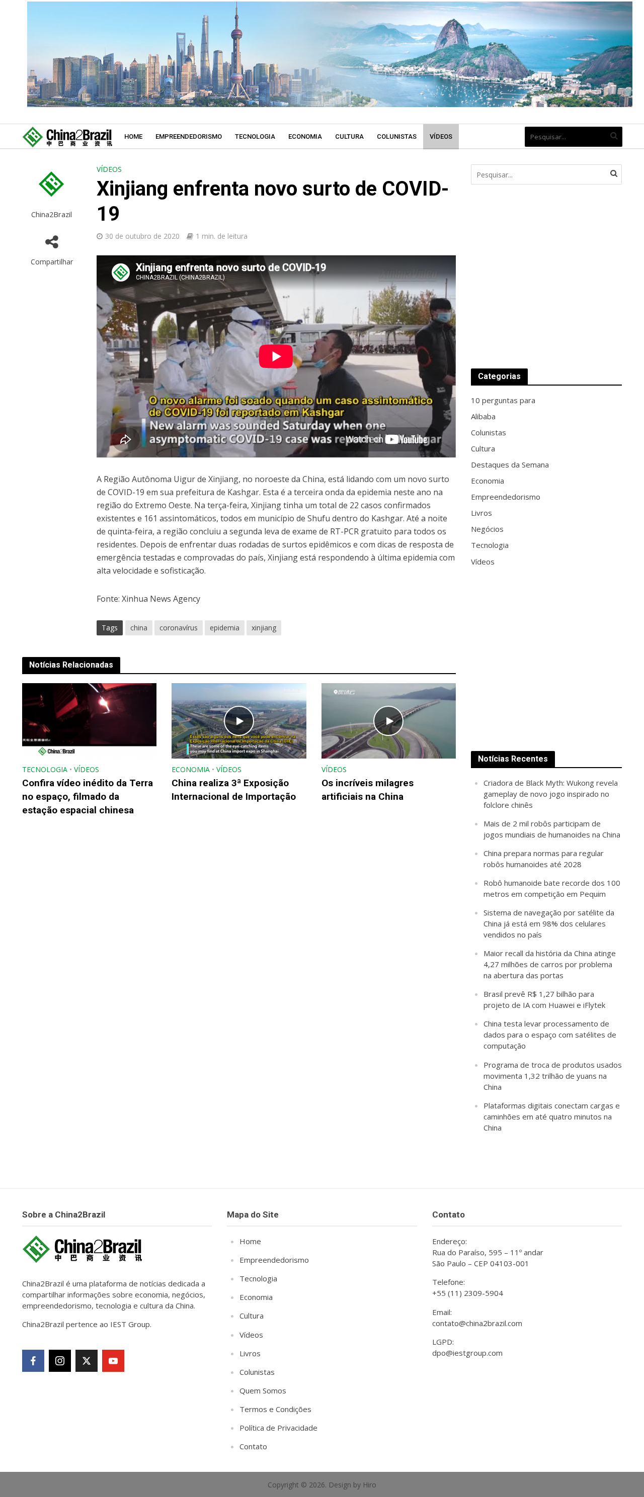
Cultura (349, 136)
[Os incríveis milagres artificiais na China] (388, 719)
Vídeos (441, 136)
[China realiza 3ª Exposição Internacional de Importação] (239, 719)
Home (133, 136)
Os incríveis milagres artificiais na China (367, 789)
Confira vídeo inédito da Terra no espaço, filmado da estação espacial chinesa (87, 796)
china (138, 627)
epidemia (224, 627)
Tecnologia (255, 136)
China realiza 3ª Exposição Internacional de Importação (234, 789)
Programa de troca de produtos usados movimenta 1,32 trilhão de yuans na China (553, 1076)
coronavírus (178, 627)
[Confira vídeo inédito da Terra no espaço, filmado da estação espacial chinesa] (89, 719)
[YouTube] (113, 1361)
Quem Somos (262, 1390)
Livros (250, 1353)
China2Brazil (51, 214)
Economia (305, 136)
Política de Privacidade (278, 1428)
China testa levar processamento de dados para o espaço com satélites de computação (550, 1034)
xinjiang (264, 627)
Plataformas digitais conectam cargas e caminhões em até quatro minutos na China (552, 1116)
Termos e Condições (275, 1409)
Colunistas (397, 136)
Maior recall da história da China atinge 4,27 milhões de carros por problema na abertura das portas (550, 964)
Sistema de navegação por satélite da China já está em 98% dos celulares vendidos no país (549, 923)
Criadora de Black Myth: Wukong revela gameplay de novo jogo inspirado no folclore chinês (551, 794)
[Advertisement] (546, 276)
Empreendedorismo (188, 136)
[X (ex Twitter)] (86, 1361)
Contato (253, 1446)
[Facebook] (33, 1361)
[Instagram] (60, 1361)
